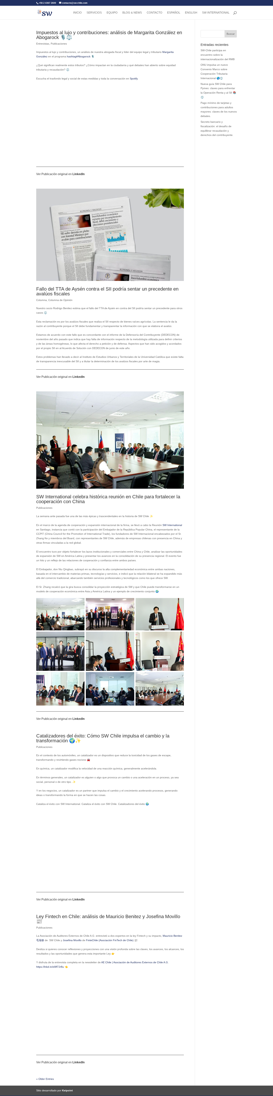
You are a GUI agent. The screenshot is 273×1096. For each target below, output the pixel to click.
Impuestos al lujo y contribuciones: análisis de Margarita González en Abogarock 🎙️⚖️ (109, 35)
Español (173, 12)
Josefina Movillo (72, 940)
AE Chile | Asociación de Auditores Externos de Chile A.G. (135, 962)
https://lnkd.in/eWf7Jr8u (50, 966)
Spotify (134, 78)
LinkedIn (78, 174)
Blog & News (132, 12)
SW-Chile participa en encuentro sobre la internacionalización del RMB (218, 55)
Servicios (94, 12)
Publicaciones (59, 43)
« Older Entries (45, 1078)
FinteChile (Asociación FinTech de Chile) (110, 940)
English (191, 12)
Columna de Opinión (60, 300)
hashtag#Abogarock (78, 56)
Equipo (112, 12)
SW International (215, 12)
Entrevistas (42, 43)
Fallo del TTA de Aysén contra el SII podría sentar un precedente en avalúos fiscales (107, 291)
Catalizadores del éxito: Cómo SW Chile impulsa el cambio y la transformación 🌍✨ (102, 738)
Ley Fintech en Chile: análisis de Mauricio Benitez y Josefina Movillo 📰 (108, 919)
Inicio (77, 12)
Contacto (154, 12)
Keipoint (67, 1090)
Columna (41, 300)
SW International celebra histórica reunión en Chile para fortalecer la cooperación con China (108, 499)
